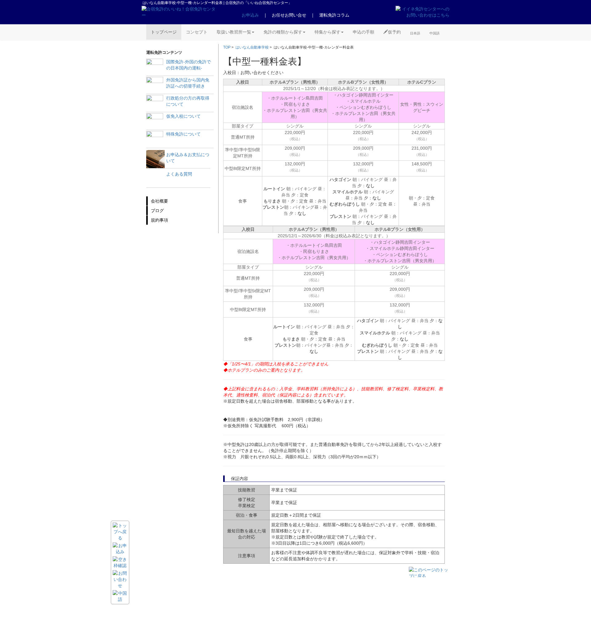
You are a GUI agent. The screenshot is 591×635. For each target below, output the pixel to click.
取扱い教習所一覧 (234, 32)
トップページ (164, 32)
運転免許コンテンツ (213, 611)
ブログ (157, 210)
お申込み (250, 15)
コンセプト (196, 32)
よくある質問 (179, 174)
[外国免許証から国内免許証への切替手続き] (154, 85)
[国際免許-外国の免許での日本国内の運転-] (154, 67)
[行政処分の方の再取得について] (154, 103)
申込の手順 (363, 32)
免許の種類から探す (282, 32)
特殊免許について (183, 134)
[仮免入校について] (154, 121)
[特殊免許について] (154, 139)
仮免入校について (183, 116)
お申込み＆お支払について (187, 157)
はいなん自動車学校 (252, 47)
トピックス (205, 600)
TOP (227, 47)
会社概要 (159, 201)
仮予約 (394, 32)
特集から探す (327, 32)
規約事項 (159, 220)
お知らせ (203, 594)
